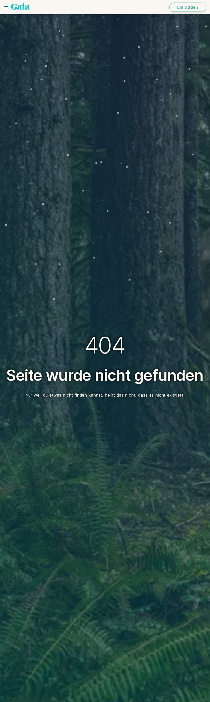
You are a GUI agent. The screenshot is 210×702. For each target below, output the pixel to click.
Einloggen (187, 7)
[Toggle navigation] (6, 6)
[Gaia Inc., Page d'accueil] (20, 6)
